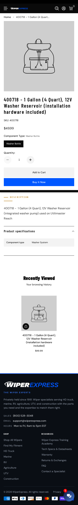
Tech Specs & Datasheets (57, 449)
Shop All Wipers (13, 440)
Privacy (57, 491)
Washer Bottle (13, 143)
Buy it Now (39, 182)
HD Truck (9, 451)
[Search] (56, 8)
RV (5, 462)
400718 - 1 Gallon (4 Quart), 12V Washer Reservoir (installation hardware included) (39, 340)
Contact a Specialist (53, 471)
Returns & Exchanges (54, 460)
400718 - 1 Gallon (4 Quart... (32, 17)
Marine (8, 456)
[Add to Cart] (26, 326)
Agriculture (10, 467)
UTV (6, 473)
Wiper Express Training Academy (55, 441)
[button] (56, 8)
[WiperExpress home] (32, 384)
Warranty (47, 454)
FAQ (44, 465)
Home (7, 17)
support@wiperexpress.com (29, 420)
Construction (11, 478)
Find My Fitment (13, 445)
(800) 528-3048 (23, 415)
